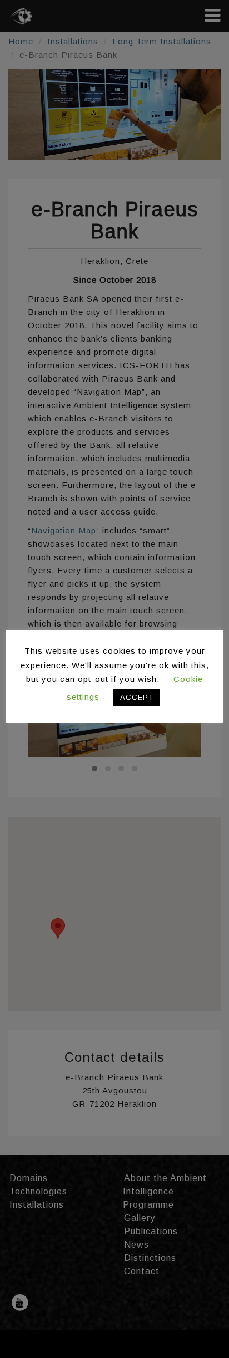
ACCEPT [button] (136, 697)
